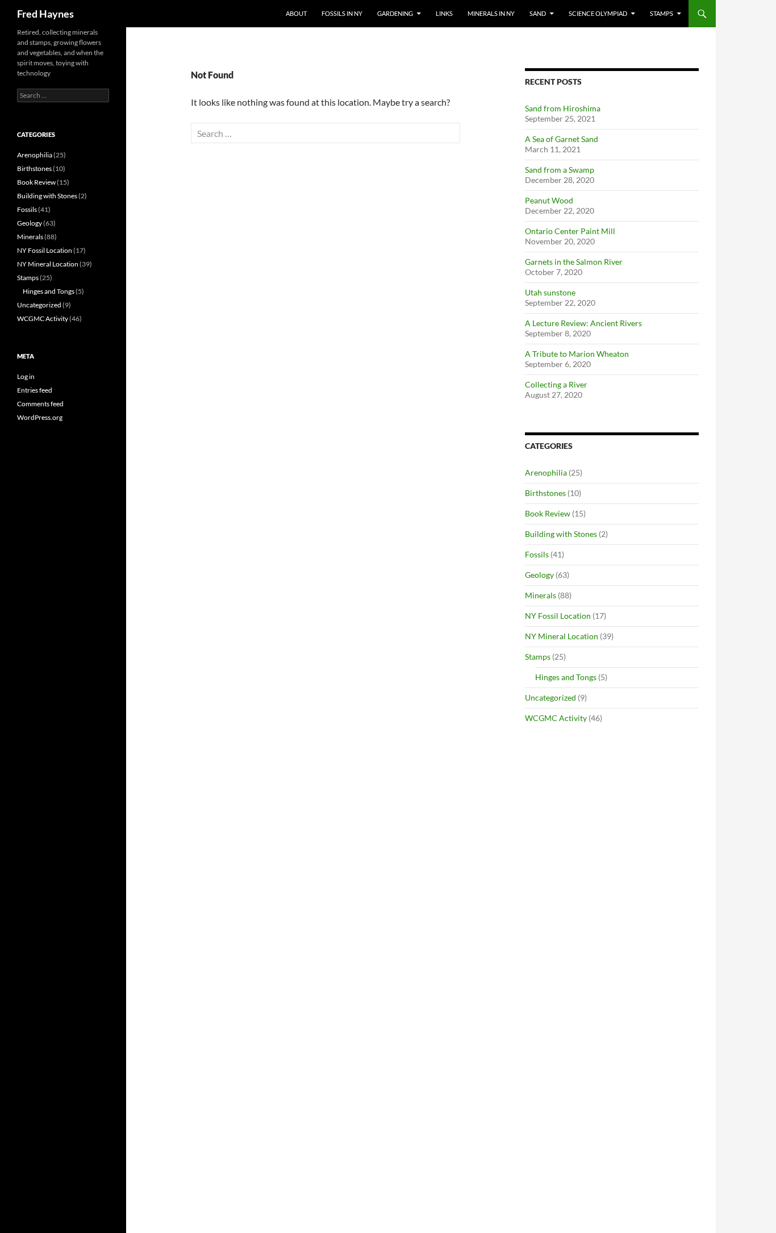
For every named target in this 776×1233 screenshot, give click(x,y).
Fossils (537, 554)
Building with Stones (561, 534)
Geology (539, 575)
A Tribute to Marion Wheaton (577, 354)
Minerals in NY (491, 13)
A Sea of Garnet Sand (561, 139)
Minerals (540, 595)
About (296, 13)
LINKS (444, 13)
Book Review (547, 513)
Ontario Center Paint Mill (570, 231)
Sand (537, 13)
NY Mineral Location (561, 636)
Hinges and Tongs (565, 677)
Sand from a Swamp (559, 169)
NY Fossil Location (558, 615)
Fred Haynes (45, 13)
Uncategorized (550, 697)
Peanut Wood (549, 200)
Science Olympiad (598, 13)
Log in (26, 376)
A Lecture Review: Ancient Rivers (583, 323)
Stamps (661, 13)
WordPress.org (39, 417)
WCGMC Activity (556, 718)
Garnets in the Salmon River (574, 261)
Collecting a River (556, 384)
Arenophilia (546, 472)
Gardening (395, 13)
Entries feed (34, 390)
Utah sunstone (550, 292)
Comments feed (40, 403)
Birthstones (545, 493)
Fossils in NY (342, 13)
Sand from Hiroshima (562, 108)
